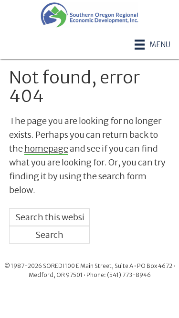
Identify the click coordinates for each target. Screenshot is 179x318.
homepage (46, 148)
